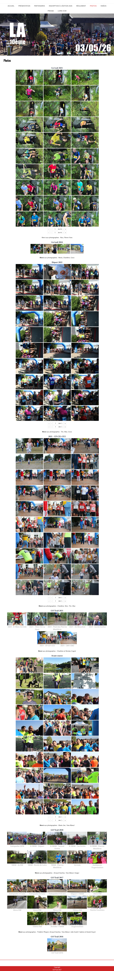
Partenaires (39, 6)
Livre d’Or (62, 11)
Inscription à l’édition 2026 (60, 6)
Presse (51, 11)
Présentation (24, 6)
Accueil (11, 6)
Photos (93, 6)
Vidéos (103, 6)
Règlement (81, 6)
